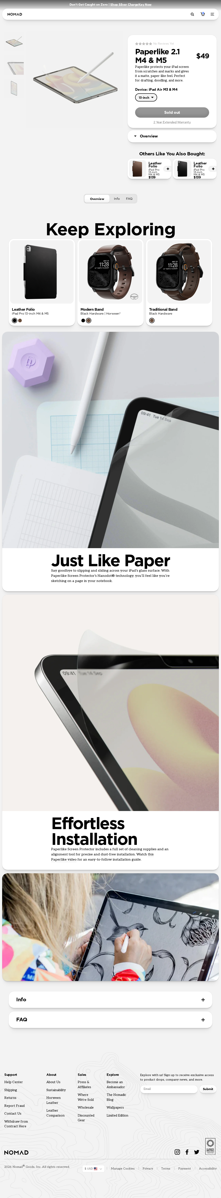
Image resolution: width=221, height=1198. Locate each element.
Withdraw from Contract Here (16, 1124)
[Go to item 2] (14, 65)
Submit (208, 1089)
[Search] (193, 14)
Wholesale (86, 1107)
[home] (14, 14)
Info (117, 198)
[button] (42, 272)
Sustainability (56, 1090)
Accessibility (208, 1168)
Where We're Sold (86, 1097)
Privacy (148, 1168)
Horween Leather (53, 1100)
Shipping (10, 1090)
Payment (184, 1168)
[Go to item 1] (14, 42)
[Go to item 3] (14, 88)
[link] (14, 320)
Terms (165, 1168)
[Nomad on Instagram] (177, 1152)
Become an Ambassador (116, 1084)
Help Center (13, 1082)
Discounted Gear (86, 1118)
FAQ (129, 198)
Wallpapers (115, 1107)
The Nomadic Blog (116, 1097)
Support (10, 1075)
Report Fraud (14, 1106)
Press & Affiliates (84, 1084)
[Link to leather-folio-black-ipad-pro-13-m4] (195, 169)
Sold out (172, 112)
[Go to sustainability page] (210, 1145)
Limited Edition (117, 1115)
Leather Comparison (55, 1113)
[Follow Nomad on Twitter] (196, 1152)
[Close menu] (213, 14)
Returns (10, 1098)
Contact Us (12, 1113)
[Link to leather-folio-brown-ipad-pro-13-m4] (150, 169)
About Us (53, 1082)
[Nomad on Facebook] (187, 1152)
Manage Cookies (123, 1168)
